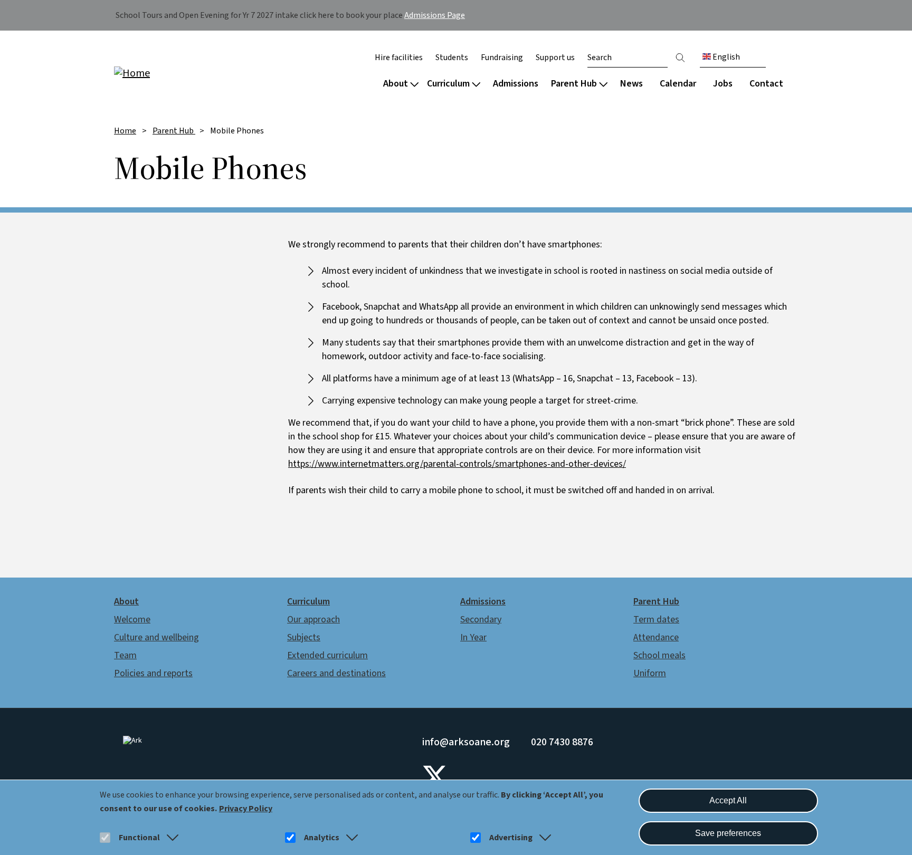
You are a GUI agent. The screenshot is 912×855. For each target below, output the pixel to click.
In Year (473, 637)
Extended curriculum (327, 655)
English (725, 57)
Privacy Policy (245, 808)
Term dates (656, 619)
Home (125, 131)
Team (125, 655)
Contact (766, 83)
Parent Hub (574, 83)
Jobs (723, 83)
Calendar (678, 83)
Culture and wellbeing (156, 637)
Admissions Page (434, 15)
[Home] (181, 72)
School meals (659, 655)
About (395, 83)
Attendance (656, 637)
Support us (555, 57)
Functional (139, 837)
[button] (170, 837)
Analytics (321, 837)
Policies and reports (153, 673)
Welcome (132, 619)
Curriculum (448, 83)
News (631, 83)
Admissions (515, 83)
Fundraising (502, 57)
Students (451, 57)
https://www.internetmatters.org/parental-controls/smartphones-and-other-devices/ (457, 463)
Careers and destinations (336, 673)
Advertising (511, 837)
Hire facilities (399, 57)
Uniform (649, 673)
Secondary (480, 619)
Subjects (303, 637)
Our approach (313, 619)
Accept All (728, 800)
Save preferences (728, 833)
